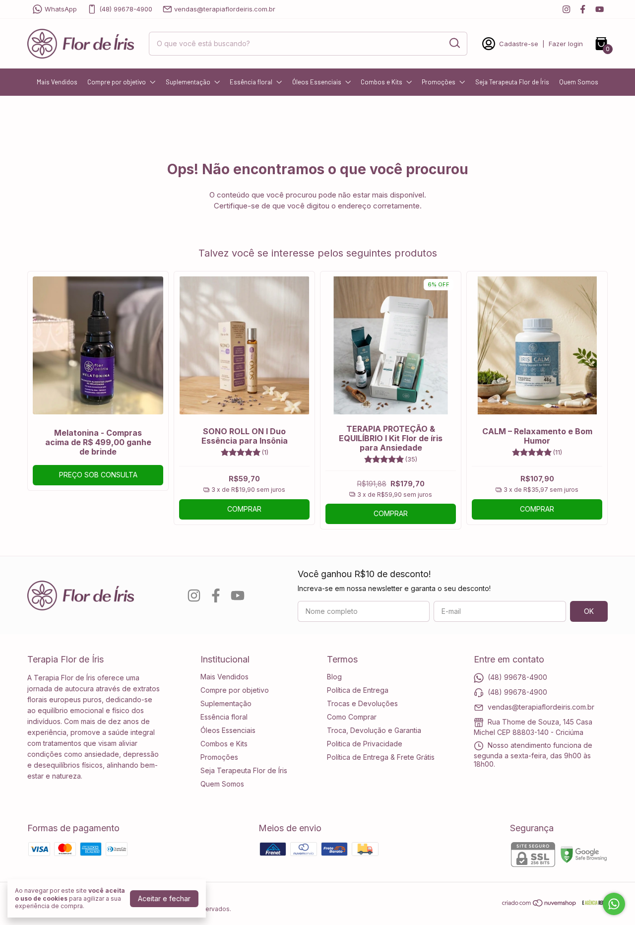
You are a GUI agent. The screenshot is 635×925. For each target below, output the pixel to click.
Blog (334, 676)
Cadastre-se (518, 44)
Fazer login (566, 44)
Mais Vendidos (57, 82)
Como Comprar (352, 717)
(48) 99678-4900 (125, 9)
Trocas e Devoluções (362, 703)
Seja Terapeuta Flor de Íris (512, 82)
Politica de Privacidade (364, 743)
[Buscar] (453, 43)
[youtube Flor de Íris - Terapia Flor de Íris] (599, 9)
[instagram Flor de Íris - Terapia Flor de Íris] (566, 9)
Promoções (438, 82)
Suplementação (188, 82)
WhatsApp (61, 9)
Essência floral (251, 82)
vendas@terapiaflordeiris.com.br (224, 9)
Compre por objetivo (116, 82)
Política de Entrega (357, 690)
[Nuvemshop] (539, 904)
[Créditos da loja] (592, 903)
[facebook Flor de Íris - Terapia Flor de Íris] (582, 9)
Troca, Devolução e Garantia (374, 730)
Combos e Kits (381, 82)
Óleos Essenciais (316, 82)
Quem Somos (578, 82)
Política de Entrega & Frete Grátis (381, 757)
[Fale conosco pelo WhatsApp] (614, 904)
